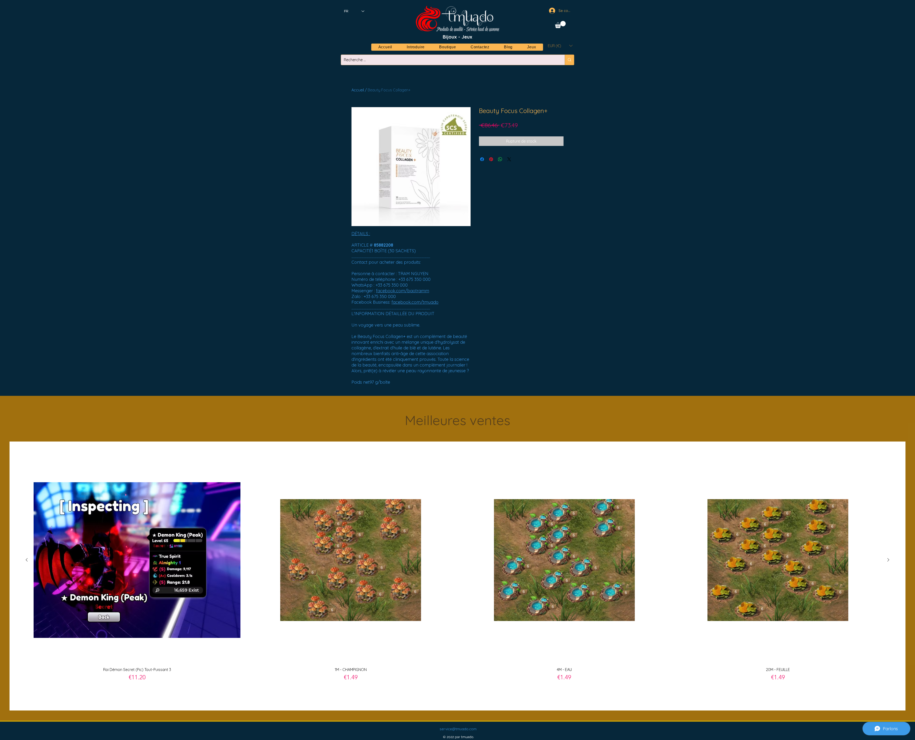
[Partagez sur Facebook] (482, 159)
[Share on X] (509, 159)
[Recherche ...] (569, 60)
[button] (560, 24)
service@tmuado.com (458, 729)
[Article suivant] (888, 560)
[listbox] (560, 45)
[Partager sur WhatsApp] (500, 159)
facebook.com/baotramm (402, 290)
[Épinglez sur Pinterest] (491, 159)
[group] (457, 575)
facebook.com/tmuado (414, 302)
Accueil (357, 90)
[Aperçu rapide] (137, 560)
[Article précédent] (27, 560)
